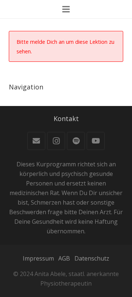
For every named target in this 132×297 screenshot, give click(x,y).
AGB (64, 258)
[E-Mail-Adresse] (36, 141)
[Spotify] (76, 141)
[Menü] (66, 9)
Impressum (38, 258)
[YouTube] (96, 141)
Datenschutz (91, 258)
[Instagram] (56, 141)
